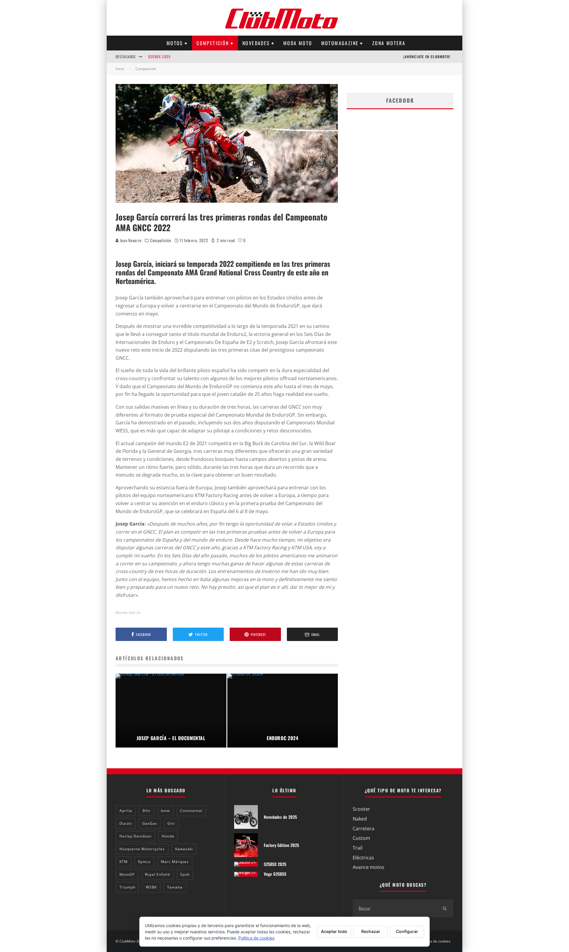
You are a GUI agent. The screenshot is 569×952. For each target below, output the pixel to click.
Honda (168, 836)
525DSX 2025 (159, 56)
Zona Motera (388, 43)
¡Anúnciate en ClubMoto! (426, 56)
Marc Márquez (175, 861)
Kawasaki (184, 848)
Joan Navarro (130, 240)
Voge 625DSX (275, 874)
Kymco (144, 861)
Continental (191, 810)
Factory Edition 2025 (281, 845)
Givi (171, 823)
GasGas (149, 823)
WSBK (151, 887)
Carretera (363, 828)
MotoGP (127, 874)
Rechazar (370, 931)
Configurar (407, 931)
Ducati (125, 823)
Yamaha (175, 887)
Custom (361, 838)
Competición (212, 43)
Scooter (361, 809)
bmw (165, 810)
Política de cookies (435, 941)
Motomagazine (340, 43)
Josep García (129, 612)
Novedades (256, 43)
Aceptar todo (334, 931)
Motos (175, 43)
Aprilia (125, 810)
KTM (123, 861)
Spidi (185, 874)
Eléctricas (363, 857)
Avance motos (368, 867)
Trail (357, 848)
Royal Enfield (157, 874)
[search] (444, 908)
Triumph (127, 887)
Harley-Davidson (135, 836)
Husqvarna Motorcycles (142, 848)
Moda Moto (297, 43)
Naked (360, 818)
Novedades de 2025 (280, 817)
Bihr (147, 810)
